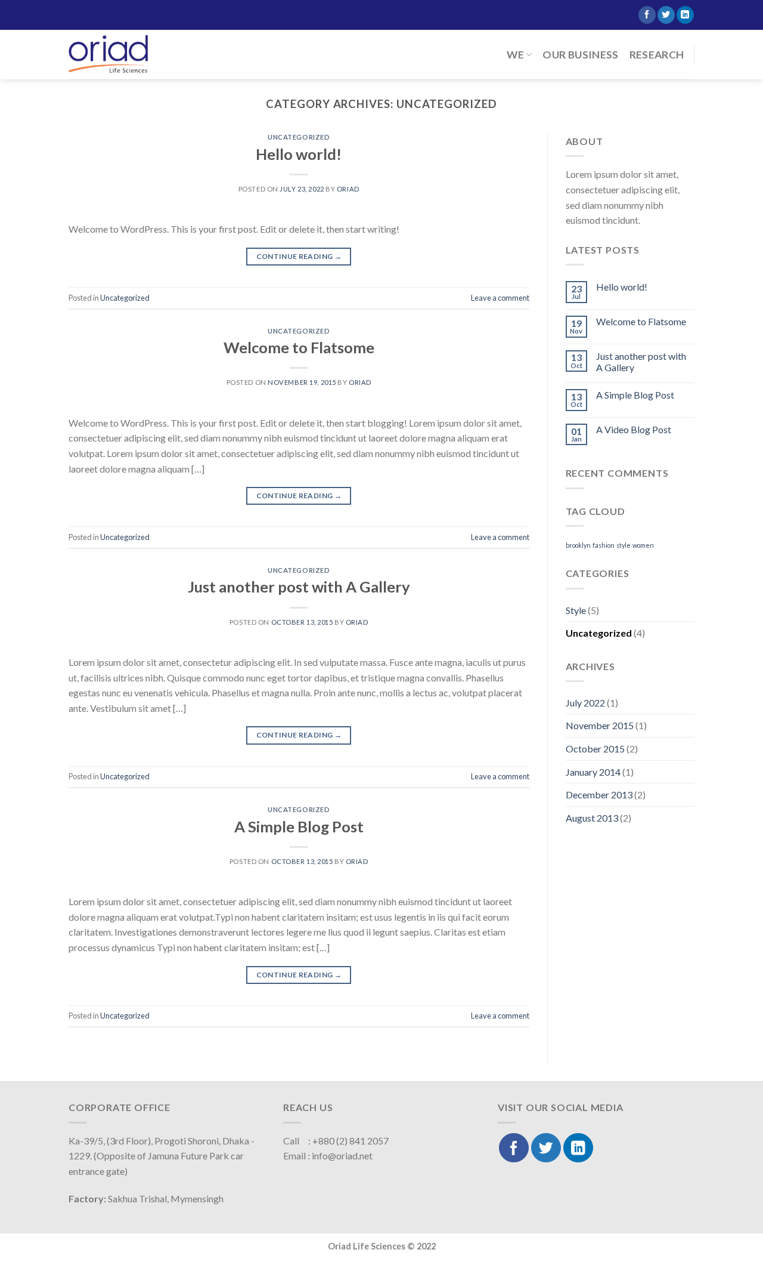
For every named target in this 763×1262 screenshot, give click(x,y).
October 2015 (595, 748)
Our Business (580, 54)
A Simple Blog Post (299, 826)
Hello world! (299, 154)
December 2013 (599, 794)
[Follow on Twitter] (666, 15)
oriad (348, 189)
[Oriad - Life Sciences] (109, 54)
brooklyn (578, 545)
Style (576, 610)
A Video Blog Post (633, 429)
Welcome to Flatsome (299, 347)
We (515, 54)
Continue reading (299, 256)
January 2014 (593, 771)
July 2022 (585, 702)
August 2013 (592, 817)
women (643, 545)
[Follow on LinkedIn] (685, 15)
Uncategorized (299, 137)
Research (656, 54)
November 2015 (600, 725)
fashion (604, 545)
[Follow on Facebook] (647, 15)
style (623, 545)
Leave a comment (500, 298)
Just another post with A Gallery (299, 586)
